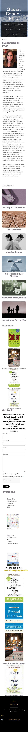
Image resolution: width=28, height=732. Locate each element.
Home (7, 24)
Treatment (20, 24)
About (13, 24)
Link (2, 715)
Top (26, 730)
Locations (13, 34)
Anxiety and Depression (14, 207)
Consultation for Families (14, 320)
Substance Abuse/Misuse (14, 297)
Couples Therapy (14, 252)
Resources (9, 29)
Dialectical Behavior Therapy (14, 275)
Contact (19, 29)
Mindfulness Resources (14, 696)
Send (6, 486)
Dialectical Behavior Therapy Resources (14, 664)
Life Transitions (14, 229)
